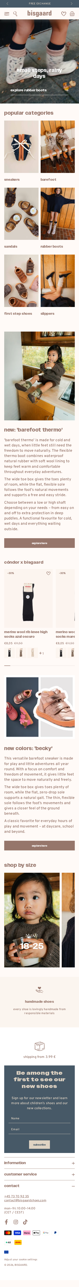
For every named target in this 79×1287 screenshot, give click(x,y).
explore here (39, 543)
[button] (15, 13)
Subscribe (39, 1144)
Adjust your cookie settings (20, 1259)
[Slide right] (71, 4)
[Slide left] (7, 4)
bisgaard (21, 1265)
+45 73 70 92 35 (16, 1197)
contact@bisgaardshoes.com (25, 1201)
